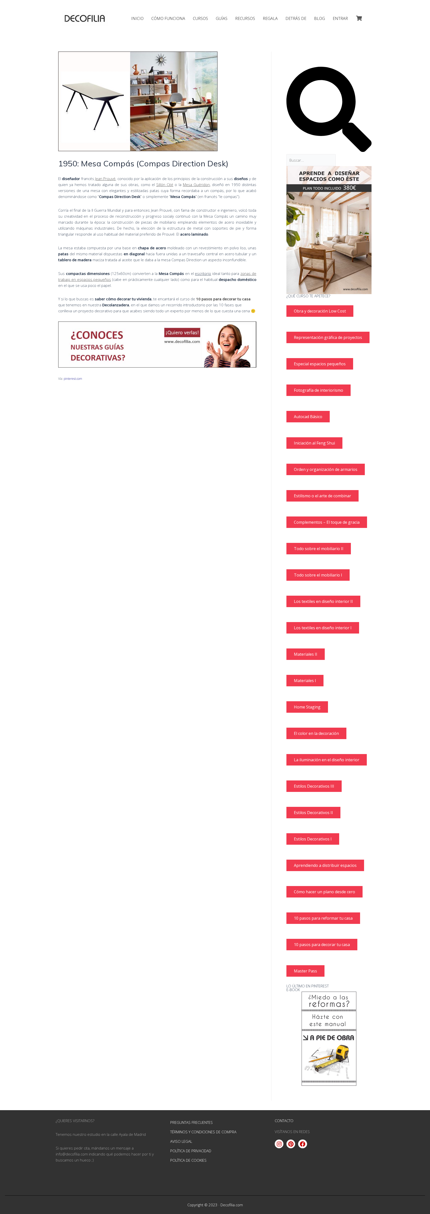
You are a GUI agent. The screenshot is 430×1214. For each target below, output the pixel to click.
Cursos (200, 18)
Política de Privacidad (190, 1150)
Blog (319, 18)
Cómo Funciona (168, 18)
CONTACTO (284, 1120)
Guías (221, 18)
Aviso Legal (181, 1141)
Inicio (137, 18)
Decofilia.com (231, 1204)
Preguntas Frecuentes (191, 1122)
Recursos (245, 18)
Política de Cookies (188, 1160)
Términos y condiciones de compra (203, 1131)
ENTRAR (340, 18)
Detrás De (295, 18)
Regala (270, 18)
